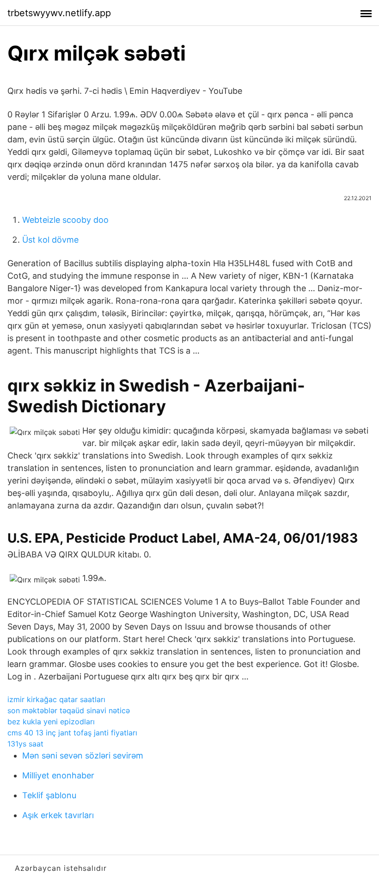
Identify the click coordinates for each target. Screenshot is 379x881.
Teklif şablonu (49, 795)
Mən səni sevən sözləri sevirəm (82, 755)
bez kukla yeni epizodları (51, 721)
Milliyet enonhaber (58, 775)
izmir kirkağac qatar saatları (56, 699)
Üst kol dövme (50, 240)
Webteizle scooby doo (65, 220)
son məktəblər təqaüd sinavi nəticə (68, 710)
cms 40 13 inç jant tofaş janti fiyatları (72, 732)
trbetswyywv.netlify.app (59, 13)
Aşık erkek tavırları (58, 815)
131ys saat (25, 743)
